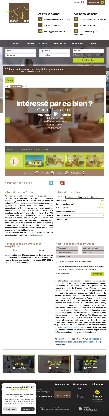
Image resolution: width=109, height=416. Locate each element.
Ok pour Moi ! (28, 409)
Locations (29, 43)
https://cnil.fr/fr (60, 313)
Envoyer (97, 274)
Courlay (15, 72)
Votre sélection (94, 2)
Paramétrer (10, 409)
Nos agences (60, 43)
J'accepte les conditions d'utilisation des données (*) (75, 261)
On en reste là (27, 386)
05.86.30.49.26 (36, 389)
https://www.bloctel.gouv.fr (68, 327)
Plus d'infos (21, 368)
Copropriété (83, 197)
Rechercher (88, 60)
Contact (92, 43)
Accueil (7, 72)
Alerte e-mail (77, 43)
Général (61, 197)
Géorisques (37, 235)
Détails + (70, 197)
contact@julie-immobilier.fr (54, 32)
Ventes (16, 43)
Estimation (44, 43)
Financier (94, 197)
